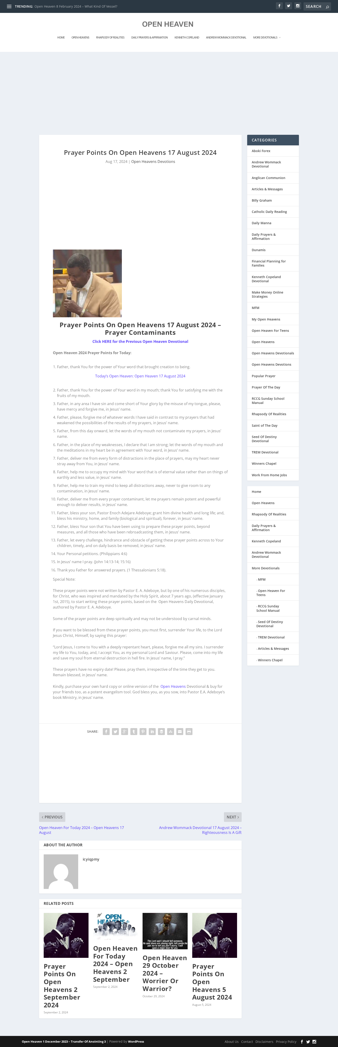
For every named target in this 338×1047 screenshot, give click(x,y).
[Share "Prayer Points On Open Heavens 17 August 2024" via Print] (189, 731)
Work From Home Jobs (269, 475)
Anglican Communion (268, 178)
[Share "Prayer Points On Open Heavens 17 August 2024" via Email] (179, 731)
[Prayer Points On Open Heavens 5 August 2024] (214, 935)
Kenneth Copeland (187, 37)
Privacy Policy (286, 1041)
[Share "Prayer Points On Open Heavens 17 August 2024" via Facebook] (106, 731)
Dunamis (259, 250)
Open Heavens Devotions (153, 161)
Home (61, 37)
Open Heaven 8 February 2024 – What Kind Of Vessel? (75, 6)
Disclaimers (264, 1041)
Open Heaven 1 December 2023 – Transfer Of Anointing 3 (64, 1041)
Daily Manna (261, 223)
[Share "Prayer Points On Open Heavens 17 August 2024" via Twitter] (115, 731)
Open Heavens (80, 37)
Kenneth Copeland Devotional (266, 279)
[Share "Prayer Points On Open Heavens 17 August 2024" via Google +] (124, 731)
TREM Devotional (265, 452)
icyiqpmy (91, 859)
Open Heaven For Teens (270, 330)
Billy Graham (262, 200)
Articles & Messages (267, 189)
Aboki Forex (261, 151)
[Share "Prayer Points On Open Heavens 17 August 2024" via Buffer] (161, 731)
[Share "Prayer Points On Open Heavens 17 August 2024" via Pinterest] (143, 731)
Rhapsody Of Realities (110, 37)
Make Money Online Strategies (267, 294)
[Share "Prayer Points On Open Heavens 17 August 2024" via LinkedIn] (152, 731)
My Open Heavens (266, 319)
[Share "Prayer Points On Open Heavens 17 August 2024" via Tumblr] (133, 731)
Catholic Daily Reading (269, 211)
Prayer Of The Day (266, 387)
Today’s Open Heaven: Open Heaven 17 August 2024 (140, 376)
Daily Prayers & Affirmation (149, 37)
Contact (247, 1041)
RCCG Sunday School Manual (268, 400)
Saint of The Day (265, 425)
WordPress (136, 1041)
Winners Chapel (264, 463)
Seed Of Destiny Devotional (264, 439)
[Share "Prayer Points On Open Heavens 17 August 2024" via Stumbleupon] (170, 731)
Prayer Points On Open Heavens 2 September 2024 (62, 985)
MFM (255, 308)
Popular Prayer (263, 376)
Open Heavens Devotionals (273, 353)
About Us (232, 1041)
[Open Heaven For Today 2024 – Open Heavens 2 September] (115, 926)
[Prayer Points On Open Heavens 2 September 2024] (66, 935)
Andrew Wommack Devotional (226, 37)
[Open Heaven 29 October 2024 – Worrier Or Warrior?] (165, 931)
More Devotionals (265, 37)
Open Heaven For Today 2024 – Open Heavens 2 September (115, 963)
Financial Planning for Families (269, 263)
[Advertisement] (160, 93)
